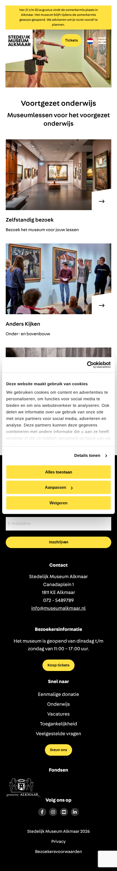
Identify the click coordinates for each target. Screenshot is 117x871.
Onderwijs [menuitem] (58, 704)
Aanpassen (55, 487)
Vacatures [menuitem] (58, 714)
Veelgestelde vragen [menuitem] (58, 733)
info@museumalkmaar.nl (58, 608)
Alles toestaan (58, 472)
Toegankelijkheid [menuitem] (58, 724)
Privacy (58, 842)
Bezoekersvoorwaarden (58, 852)
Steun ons (58, 750)
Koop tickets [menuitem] (59, 665)
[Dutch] (90, 41)
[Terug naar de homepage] (19, 46)
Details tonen (87, 455)
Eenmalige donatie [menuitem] (58, 694)
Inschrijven (58, 542)
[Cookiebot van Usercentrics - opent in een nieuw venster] (87, 364)
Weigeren (58, 503)
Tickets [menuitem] (71, 40)
